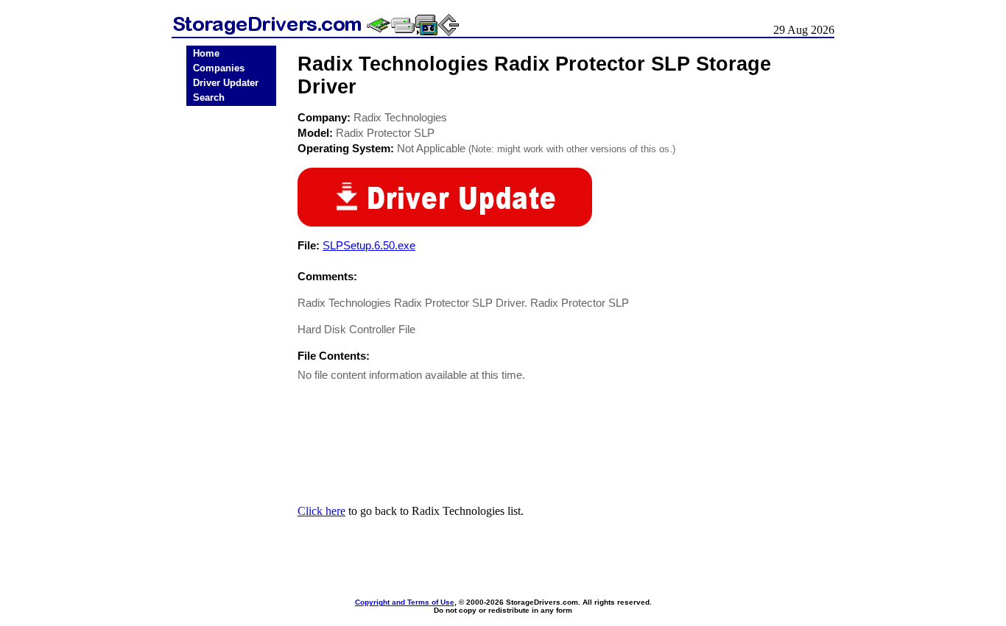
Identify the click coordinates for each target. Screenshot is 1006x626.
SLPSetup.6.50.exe (369, 245)
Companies (219, 68)
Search (209, 97)
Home (206, 53)
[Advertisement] (231, 340)
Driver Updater (225, 82)
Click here (321, 511)
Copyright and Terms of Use (404, 602)
